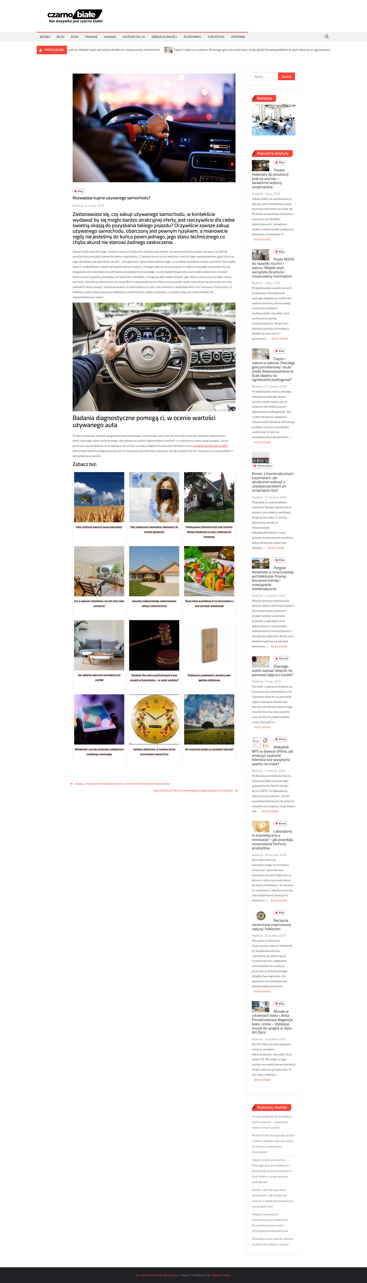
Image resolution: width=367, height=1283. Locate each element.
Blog (60, 36)
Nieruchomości (164, 36)
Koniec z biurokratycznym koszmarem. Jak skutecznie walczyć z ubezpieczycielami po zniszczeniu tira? (273, 482)
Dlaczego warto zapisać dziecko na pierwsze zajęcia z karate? (272, 670)
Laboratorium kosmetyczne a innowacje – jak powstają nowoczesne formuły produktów (272, 840)
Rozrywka (192, 36)
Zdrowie (238, 36)
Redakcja (78, 205)
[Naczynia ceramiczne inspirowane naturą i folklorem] (260, 915)
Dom (74, 36)
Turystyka (215, 36)
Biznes (45, 36)
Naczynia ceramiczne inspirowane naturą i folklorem (271, 924)
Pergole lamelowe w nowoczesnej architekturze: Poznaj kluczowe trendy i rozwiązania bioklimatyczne (273, 578)
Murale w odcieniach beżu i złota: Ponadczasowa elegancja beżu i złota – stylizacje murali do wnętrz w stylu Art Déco (272, 1022)
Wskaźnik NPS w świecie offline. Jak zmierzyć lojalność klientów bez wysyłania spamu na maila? (272, 755)
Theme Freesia (220, 1275)
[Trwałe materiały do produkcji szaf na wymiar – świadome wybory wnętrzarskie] (260, 165)
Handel (110, 36)
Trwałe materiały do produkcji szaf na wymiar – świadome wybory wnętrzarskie (270, 178)
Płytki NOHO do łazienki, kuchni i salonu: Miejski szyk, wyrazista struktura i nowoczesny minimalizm (273, 267)
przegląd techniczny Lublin (210, 445)
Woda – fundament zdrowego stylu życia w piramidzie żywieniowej (122, 783)
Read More (262, 239)
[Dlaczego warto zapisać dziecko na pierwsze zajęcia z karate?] (260, 661)
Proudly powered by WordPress (157, 1275)
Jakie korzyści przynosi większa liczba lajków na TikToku (193, 790)
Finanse (91, 36)
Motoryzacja (134, 36)
